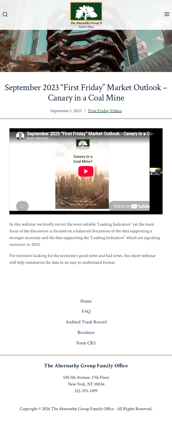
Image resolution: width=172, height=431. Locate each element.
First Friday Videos (105, 111)
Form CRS (86, 343)
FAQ (86, 311)
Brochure (86, 332)
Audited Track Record (86, 322)
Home (86, 301)
